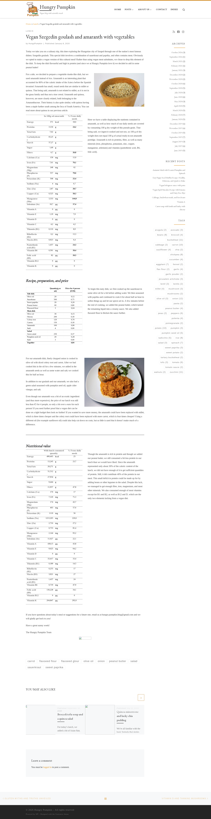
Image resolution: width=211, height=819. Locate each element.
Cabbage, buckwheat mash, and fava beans (168, 197)
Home (28, 24)
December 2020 (176, 74)
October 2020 (176, 83)
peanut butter (174, 308)
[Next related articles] (141, 697)
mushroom (176, 289)
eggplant (162, 264)
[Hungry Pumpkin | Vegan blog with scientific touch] (32, 8)
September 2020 (176, 88)
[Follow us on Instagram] (183, 32)
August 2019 (177, 141)
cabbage (161, 245)
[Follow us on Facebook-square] (178, 32)
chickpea (176, 254)
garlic (178, 269)
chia (179, 249)
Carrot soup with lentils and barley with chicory (170, 208)
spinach (177, 343)
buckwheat (175, 240)
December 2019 (176, 123)
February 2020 (176, 115)
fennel (178, 264)
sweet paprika (174, 347)
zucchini (176, 372)
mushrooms (175, 293)
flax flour (163, 269)
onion (177, 298)
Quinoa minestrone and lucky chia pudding (127, 716)
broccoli (177, 235)
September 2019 (176, 137)
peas (162, 313)
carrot (177, 245)
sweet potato (174, 352)
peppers (177, 313)
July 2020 (178, 92)
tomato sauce (174, 367)
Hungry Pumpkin (43, 810)
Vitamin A (181, 202)
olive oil (162, 298)
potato (161, 328)
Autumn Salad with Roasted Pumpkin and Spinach (169, 172)
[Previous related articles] (134, 697)
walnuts (160, 372)
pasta (178, 303)
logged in (47, 767)
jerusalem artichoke (171, 279)
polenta (177, 318)
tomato (177, 362)
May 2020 (178, 101)
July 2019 (178, 146)
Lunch (35, 24)
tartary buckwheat (172, 357)
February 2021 (176, 65)
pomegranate (174, 323)
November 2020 (175, 79)
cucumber (176, 259)
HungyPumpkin (35, 44)
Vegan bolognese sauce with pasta (172, 185)
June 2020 (178, 97)
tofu (164, 362)
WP (37, 814)
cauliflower (163, 249)
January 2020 (177, 119)
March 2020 (177, 110)
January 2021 (177, 70)
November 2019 (175, 128)
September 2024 (176, 57)
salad (162, 343)
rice (179, 338)
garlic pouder (174, 274)
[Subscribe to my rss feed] (174, 32)
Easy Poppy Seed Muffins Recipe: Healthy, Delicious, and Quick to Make (169, 179)
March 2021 (177, 61)
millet (159, 289)
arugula (161, 230)
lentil (164, 284)
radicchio (165, 338)
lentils (178, 284)
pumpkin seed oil (172, 333)
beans (162, 235)
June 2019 (178, 150)
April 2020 (178, 106)
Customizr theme (62, 814)
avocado (177, 230)
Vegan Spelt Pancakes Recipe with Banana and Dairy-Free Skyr (169, 191)
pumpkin (177, 328)
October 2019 (176, 132)
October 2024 (176, 52)
